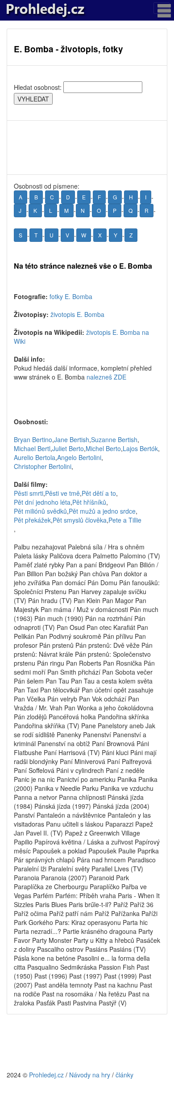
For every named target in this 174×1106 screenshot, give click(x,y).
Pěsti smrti (28, 493)
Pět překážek (32, 519)
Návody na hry (89, 1074)
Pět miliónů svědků (40, 511)
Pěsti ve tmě (62, 493)
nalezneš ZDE (106, 376)
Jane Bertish (71, 439)
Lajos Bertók (140, 448)
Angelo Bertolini (79, 457)
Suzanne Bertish (114, 439)
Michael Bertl (32, 448)
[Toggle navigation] (161, 8)
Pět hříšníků (89, 502)
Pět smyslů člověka (80, 519)
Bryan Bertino (33, 439)
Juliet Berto (68, 448)
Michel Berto (103, 448)
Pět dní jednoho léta (42, 502)
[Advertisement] (87, 147)
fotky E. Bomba (71, 296)
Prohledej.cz (46, 1074)
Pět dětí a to (99, 493)
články (124, 1074)
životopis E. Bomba (77, 314)
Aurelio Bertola (34, 457)
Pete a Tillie (124, 519)
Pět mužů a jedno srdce (102, 511)
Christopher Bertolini (42, 466)
